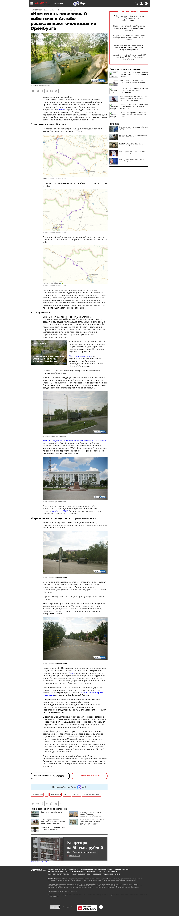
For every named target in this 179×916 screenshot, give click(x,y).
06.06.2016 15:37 (36, 10)
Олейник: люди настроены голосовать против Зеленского (131, 144)
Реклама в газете (110, 871)
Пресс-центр (73, 869)
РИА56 (47, 85)
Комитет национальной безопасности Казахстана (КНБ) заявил (75, 441)
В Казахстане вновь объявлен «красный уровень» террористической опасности (91, 814)
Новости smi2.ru (39, 861)
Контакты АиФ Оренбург (75, 871)
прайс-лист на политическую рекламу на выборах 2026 (69, 874)
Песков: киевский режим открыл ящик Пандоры (131, 160)
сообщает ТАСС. (60, 511)
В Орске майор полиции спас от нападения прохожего (53, 828)
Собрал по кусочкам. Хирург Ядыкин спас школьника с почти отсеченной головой (134, 74)
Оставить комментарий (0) (90, 776)
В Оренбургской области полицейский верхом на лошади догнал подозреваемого (53, 822)
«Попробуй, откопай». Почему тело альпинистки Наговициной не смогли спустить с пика (133, 98)
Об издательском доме (57, 869)
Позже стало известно (80, 356)
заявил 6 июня (89, 693)
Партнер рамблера (68, 907)
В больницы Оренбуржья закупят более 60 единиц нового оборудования (129, 18)
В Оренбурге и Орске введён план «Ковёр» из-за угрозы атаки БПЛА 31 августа (129, 38)
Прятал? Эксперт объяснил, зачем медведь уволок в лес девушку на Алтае (133, 114)
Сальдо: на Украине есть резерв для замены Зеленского (133, 136)
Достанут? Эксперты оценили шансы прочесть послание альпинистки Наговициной (134, 106)
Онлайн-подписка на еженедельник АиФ (96, 869)
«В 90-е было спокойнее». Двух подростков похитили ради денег (133, 81)
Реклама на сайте (94, 871)
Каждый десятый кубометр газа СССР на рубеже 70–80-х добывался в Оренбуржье (129, 57)
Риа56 (62, 110)
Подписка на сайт (122, 869)
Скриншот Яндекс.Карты (56, 179)
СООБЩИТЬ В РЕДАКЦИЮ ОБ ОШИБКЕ (106, 874)
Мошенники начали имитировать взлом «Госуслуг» (132, 152)
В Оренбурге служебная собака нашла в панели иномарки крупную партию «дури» (92, 822)
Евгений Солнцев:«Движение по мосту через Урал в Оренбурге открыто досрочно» (129, 47)
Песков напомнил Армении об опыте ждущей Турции (133, 128)
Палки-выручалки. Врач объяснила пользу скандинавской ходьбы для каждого (129, 28)
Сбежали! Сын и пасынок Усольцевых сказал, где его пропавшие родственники (134, 90)
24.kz (71, 673)
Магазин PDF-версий (55, 871)
